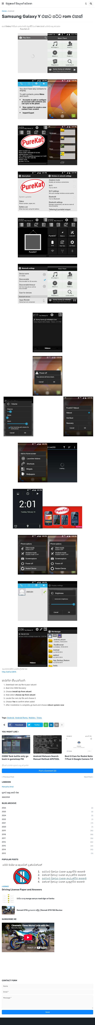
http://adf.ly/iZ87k (9, 672)
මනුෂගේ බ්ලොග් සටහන (19, 3)
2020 (47, 827)
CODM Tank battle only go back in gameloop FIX (15, 757)
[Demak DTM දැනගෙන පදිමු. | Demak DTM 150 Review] (8, 910)
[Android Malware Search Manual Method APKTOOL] (47, 744)
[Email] (56, 725)
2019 (47, 831)
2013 (47, 853)
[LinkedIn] (51, 725)
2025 (47, 812)
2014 (47, 849)
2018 (47, 834)
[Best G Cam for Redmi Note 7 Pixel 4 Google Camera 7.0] (79, 744)
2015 (47, 846)
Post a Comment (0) (47, 771)
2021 (47, 823)
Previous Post (8, 777)
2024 (47, 815)
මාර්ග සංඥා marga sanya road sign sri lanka (35, 898)
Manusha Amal (7, 787)
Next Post (88, 777)
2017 (47, 838)
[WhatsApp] (46, 725)
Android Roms (21, 718)
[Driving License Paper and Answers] (47, 873)
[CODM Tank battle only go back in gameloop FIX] (16, 744)
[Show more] (61, 725)
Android (11, 11)
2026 (47, 808)
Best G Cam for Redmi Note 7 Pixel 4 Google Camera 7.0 (79, 757)
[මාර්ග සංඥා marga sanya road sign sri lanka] (8, 898)
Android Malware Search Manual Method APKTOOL (46, 757)
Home (4, 11)
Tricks (39, 718)
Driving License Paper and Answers (22, 889)
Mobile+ (32, 718)
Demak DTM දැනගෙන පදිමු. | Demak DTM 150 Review (39, 910)
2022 (47, 819)
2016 (47, 842)
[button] (3, 3)
